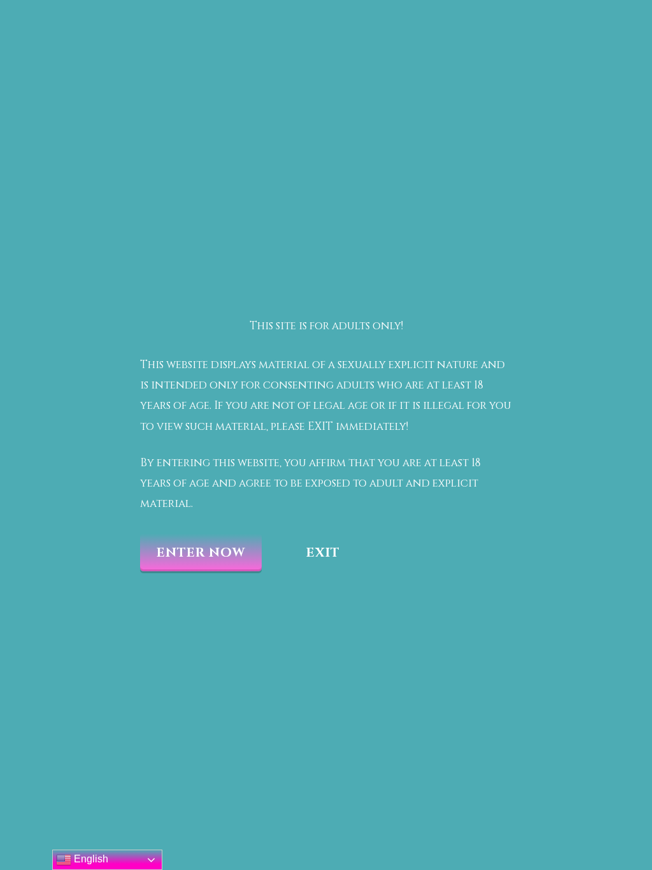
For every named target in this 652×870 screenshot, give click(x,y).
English (89, 858)
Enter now (201, 552)
